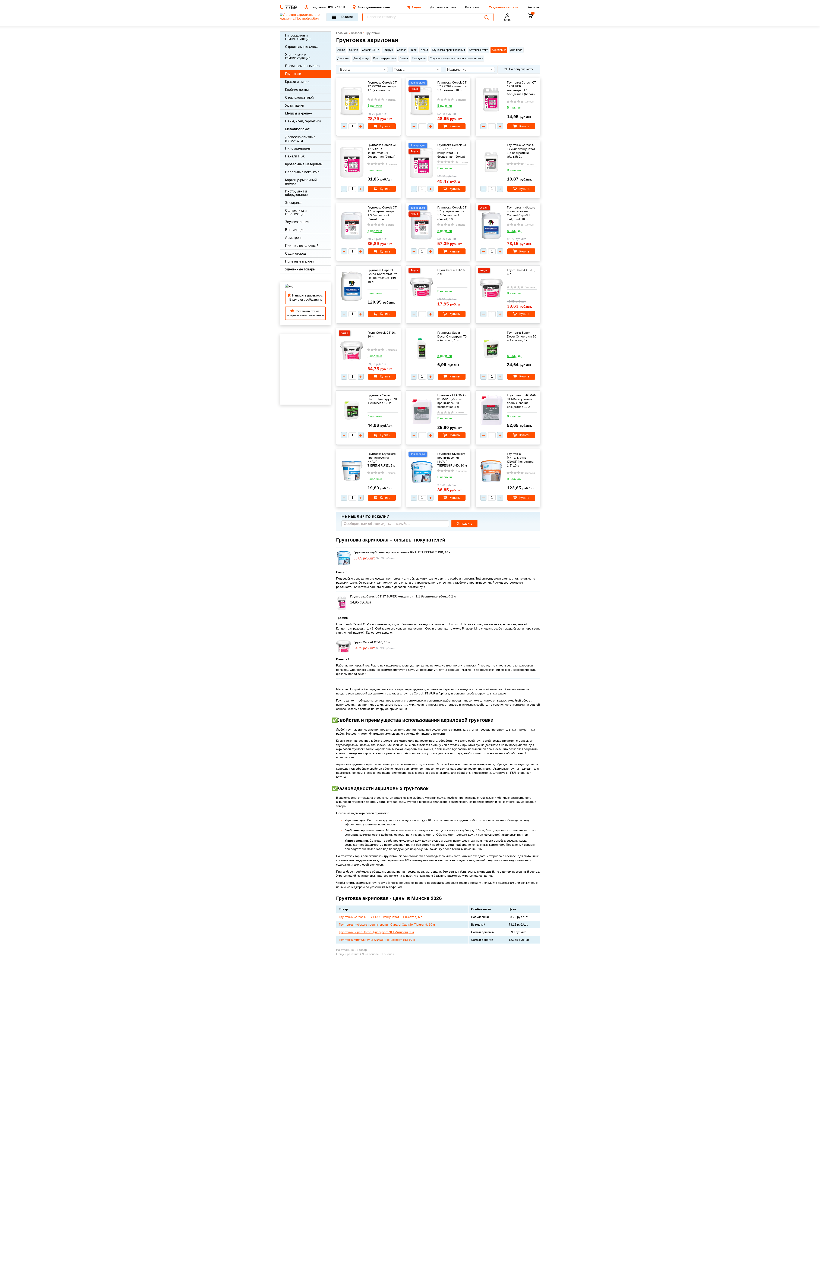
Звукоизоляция (297, 222)
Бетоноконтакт (478, 49)
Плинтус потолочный (301, 245)
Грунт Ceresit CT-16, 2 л (451, 272)
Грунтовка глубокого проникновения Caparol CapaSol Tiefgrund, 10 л (521, 213)
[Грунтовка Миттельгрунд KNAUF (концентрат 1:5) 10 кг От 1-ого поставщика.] (491, 471)
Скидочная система (503, 7)
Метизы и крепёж (298, 113)
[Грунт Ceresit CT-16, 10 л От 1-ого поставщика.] (351, 351)
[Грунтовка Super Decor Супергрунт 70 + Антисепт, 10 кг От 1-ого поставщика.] (351, 411)
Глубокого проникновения (448, 49)
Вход (507, 19)
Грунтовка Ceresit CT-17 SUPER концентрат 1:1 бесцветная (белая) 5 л (383, 150)
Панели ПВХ (295, 156)
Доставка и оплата (443, 7)
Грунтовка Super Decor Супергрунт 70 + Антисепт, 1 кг (452, 336)
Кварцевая (419, 58)
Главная (342, 32)
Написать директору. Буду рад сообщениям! (305, 297)
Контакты (533, 7)
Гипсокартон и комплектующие (297, 37)
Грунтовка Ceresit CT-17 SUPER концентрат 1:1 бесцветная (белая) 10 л (452, 150)
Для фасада (361, 58)
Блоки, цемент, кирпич (302, 66)
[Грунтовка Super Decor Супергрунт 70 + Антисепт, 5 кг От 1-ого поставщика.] (491, 349)
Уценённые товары (300, 269)
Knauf (424, 49)
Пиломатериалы (298, 148)
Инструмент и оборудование (296, 193)
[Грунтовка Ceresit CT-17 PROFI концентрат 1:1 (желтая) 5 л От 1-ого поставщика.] (351, 101)
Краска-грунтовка (384, 58)
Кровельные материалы (304, 164)
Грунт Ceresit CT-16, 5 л (521, 272)
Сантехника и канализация (296, 212)
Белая (404, 58)
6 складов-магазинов (374, 7)
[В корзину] (530, 15)
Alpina (341, 49)
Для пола (516, 49)
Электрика (293, 202)
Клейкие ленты (297, 89)
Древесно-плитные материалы (300, 138)
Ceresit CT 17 (370, 49)
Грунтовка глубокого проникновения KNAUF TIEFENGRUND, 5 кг (382, 459)
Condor (401, 49)
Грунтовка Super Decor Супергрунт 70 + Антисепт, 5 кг (521, 336)
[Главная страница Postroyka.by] (301, 17)
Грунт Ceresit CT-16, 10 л (382, 334)
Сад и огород (295, 253)
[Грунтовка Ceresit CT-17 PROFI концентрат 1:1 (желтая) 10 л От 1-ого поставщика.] (421, 101)
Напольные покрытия (302, 172)
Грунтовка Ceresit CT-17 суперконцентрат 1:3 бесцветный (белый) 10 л (452, 213)
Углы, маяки (294, 105)
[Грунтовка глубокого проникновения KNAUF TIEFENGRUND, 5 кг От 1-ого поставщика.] (351, 471)
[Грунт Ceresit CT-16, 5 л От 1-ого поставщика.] (491, 288)
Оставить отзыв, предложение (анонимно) (305, 313)
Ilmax (413, 49)
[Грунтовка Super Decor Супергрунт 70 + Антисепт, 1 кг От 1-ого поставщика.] (421, 349)
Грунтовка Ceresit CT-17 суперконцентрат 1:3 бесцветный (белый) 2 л (522, 150)
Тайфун (388, 49)
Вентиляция (294, 230)
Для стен (343, 58)
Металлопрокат (297, 129)
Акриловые (499, 49)
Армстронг (293, 237)
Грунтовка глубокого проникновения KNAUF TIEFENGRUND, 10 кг (452, 459)
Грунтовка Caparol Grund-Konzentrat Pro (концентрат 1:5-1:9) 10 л (382, 275)
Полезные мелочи (299, 261)
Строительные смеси (302, 46)
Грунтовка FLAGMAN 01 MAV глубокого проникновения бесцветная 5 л (452, 401)
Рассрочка (472, 7)
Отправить (464, 523)
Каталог (347, 17)
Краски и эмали (297, 82)
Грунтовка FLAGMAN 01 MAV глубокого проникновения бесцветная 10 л (521, 401)
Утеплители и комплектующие (297, 56)
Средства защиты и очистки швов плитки (456, 58)
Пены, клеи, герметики (303, 121)
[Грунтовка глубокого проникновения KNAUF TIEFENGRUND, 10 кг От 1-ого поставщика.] (421, 472)
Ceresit (353, 49)
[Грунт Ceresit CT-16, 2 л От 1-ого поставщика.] (421, 287)
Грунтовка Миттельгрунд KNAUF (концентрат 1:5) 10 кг (521, 459)
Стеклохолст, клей (299, 97)
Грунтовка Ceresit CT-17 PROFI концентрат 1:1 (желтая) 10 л (452, 86)
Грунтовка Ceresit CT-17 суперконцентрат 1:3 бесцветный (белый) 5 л (383, 213)
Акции (416, 7)
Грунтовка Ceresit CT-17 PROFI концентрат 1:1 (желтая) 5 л (383, 86)
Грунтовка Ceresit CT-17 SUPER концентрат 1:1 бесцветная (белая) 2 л (522, 88)
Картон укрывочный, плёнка (301, 181)
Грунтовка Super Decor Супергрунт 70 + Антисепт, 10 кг (382, 399)
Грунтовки (293, 74)
